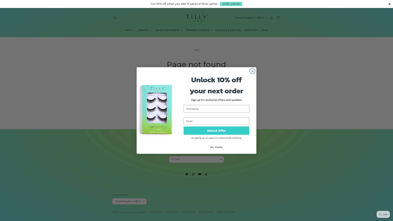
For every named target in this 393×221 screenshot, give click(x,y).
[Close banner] (389, 4)
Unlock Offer (216, 130)
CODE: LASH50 (231, 4)
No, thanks (216, 147)
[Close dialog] (252, 71)
